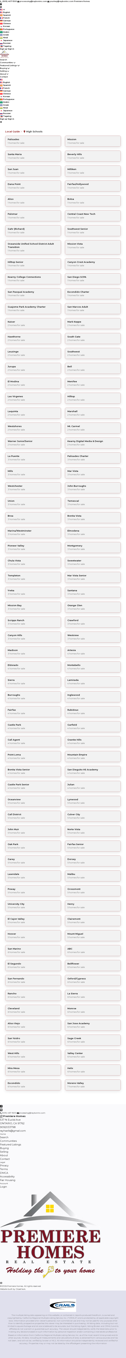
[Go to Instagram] (1, 7)
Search (3, 60)
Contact (4, 77)
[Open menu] (1, 121)
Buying (3, 68)
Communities (6, 62)
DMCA (4, 1172)
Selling (3, 71)
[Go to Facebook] (1, 4)
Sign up (3, 49)
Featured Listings (8, 65)
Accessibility (7, 1176)
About (3, 74)
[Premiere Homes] (51, 1279)
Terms (4, 1169)
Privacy (4, 1165)
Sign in (11, 49)
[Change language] (2, 9)
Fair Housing (7, 1180)
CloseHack (20, 1289)
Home (3, 1134)
